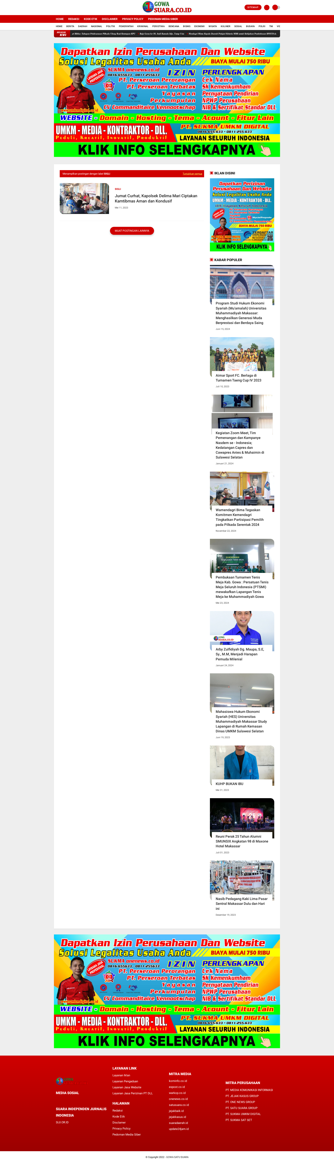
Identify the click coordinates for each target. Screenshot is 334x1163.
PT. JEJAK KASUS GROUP (242, 1096)
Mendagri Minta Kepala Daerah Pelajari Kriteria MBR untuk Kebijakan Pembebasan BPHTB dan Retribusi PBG (206, 34)
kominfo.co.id (178, 1081)
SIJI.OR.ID (62, 1122)
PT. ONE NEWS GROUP (240, 1102)
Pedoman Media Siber (163, 19)
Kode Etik (90, 19)
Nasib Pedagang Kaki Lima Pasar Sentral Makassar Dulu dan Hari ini (242, 903)
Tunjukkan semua (192, 173)
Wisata (213, 26)
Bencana (174, 26)
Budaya (250, 26)
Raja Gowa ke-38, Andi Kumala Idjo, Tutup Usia (128, 34)
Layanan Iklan (121, 1075)
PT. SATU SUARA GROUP (241, 1108)
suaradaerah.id (178, 1123)
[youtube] (71, 7)
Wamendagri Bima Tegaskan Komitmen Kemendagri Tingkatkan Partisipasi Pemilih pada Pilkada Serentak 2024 (240, 517)
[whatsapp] (67, 1100)
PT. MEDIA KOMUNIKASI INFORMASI (249, 1090)
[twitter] (60, 7)
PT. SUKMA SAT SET (239, 1120)
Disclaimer (110, 19)
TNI (271, 26)
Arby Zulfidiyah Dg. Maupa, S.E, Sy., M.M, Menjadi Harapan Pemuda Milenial (240, 654)
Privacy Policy (132, 19)
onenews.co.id (178, 1099)
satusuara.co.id (179, 1105)
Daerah (82, 26)
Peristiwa (158, 26)
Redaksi (73, 19)
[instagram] (65, 7)
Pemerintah (126, 26)
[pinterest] (73, 1100)
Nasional (96, 26)
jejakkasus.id (177, 1117)
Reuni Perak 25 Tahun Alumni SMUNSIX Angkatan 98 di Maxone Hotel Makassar (242, 841)
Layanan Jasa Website (126, 1087)
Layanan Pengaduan (125, 1081)
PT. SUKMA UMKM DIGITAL (243, 1114)
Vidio (280, 26)
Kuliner (225, 26)
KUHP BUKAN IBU (229, 784)
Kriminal (142, 26)
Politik (110, 26)
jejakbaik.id (176, 1111)
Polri (262, 26)
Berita (70, 26)
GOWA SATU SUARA (177, 1157)
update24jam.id (179, 1129)
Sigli (118, 189)
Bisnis (186, 26)
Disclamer (119, 1122)
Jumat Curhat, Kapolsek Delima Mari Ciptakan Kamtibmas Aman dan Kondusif (156, 198)
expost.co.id (177, 1087)
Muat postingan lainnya (132, 230)
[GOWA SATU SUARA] (167, 12)
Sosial (238, 26)
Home (60, 19)
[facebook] (55, 7)
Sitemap (253, 7)
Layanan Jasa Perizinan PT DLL (132, 1093)
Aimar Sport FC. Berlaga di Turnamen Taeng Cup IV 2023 (238, 377)
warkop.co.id (177, 1093)
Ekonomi (199, 26)
